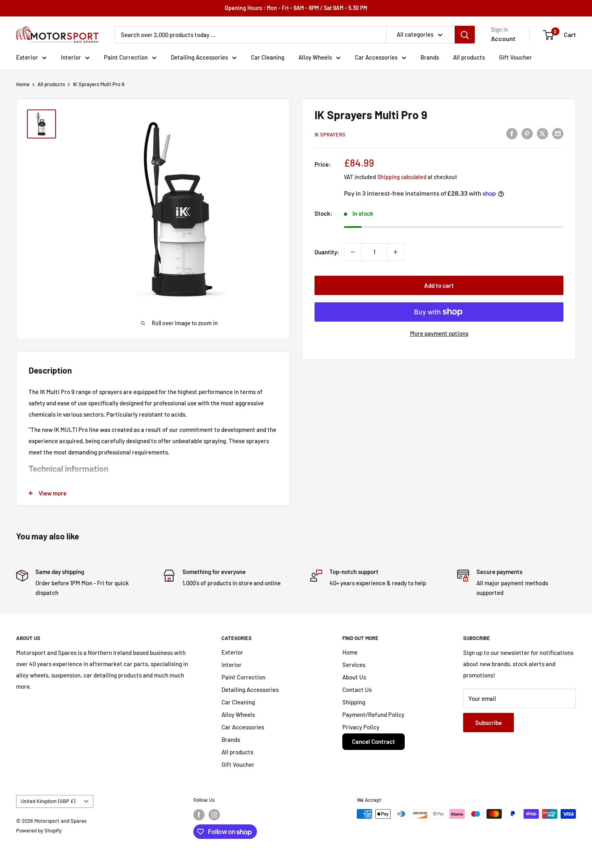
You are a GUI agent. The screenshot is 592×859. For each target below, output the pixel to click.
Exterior (27, 57)
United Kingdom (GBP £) (48, 801)
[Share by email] (557, 133)
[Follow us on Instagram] (214, 814)
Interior (71, 57)
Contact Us (357, 689)
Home (22, 84)
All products (469, 57)
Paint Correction (126, 57)
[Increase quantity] (395, 252)
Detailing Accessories (199, 57)
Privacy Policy (360, 727)
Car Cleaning (267, 57)
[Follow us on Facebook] (199, 814)
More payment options (439, 333)
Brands (429, 57)
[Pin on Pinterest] (527, 133)
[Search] (465, 34)
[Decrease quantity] (352, 252)
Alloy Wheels (315, 57)
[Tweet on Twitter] (542, 133)
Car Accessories (376, 57)
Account (503, 38)
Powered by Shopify (39, 830)
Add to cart (439, 285)
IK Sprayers (330, 134)
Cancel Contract (373, 741)
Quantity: (327, 252)
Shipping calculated (401, 176)
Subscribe (488, 722)
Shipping (353, 702)
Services (353, 664)
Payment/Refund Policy (373, 714)
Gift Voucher (515, 57)
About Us (354, 677)
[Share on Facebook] (511, 133)
